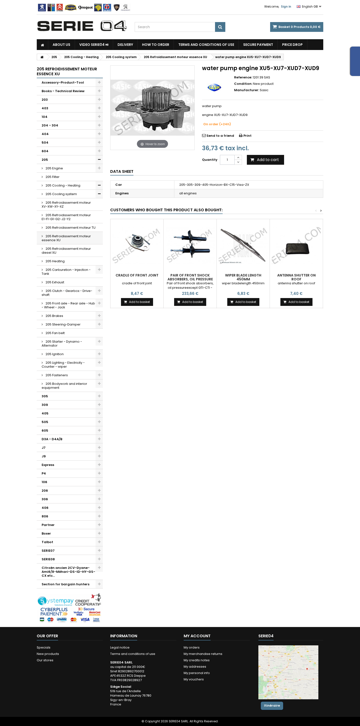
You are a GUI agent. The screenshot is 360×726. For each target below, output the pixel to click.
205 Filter (52, 177)
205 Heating (55, 261)
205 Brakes (54, 315)
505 (45, 422)
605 (45, 430)
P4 (44, 473)
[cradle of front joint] (136, 245)
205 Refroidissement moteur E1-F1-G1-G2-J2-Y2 (66, 217)
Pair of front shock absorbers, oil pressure (190, 277)
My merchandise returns (203, 653)
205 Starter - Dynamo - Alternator (62, 343)
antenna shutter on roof (296, 277)
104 (45, 116)
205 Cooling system (61, 194)
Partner (48, 525)
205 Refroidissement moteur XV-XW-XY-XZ (66, 204)
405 (45, 413)
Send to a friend (220, 135)
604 (45, 151)
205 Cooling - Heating (62, 185)
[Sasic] (214, 87)
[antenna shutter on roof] (296, 245)
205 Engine (54, 168)
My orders (192, 647)
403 (45, 108)
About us (61, 44)
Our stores (45, 660)
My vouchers (194, 679)
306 (45, 499)
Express (48, 465)
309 (45, 404)
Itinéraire (272, 705)
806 (45, 516)
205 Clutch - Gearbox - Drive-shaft (67, 292)
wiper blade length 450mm (243, 277)
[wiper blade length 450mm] (243, 245)
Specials (43, 647)
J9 (44, 456)
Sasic (264, 90)
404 (45, 134)
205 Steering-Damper (63, 324)
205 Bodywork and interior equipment (64, 385)
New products (48, 653)
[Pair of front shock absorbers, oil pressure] (190, 245)
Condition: (243, 84)
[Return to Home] (42, 57)
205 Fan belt (55, 333)
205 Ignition (54, 354)
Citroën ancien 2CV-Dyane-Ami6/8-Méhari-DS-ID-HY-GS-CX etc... (68, 571)
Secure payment (258, 44)
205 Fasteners (56, 375)
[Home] (42, 44)
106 (44, 482)
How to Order (155, 44)
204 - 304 (50, 125)
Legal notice (120, 647)
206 (45, 490)
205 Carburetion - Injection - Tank (66, 271)
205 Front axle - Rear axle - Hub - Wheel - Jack (68, 305)
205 (45, 159)
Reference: (243, 77)
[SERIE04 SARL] (82, 26)
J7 (44, 447)
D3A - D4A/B (52, 439)
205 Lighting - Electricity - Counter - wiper (63, 364)
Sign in (286, 6)
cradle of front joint (137, 275)
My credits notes (197, 660)
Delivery (125, 44)
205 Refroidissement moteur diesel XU (66, 250)
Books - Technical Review (63, 91)
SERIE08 (48, 559)
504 (45, 142)
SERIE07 (48, 550)
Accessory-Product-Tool (63, 82)
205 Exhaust (54, 282)
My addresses (195, 666)
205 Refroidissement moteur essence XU (66, 238)
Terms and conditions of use (206, 44)
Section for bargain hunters (65, 584)
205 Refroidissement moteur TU (70, 227)
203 (45, 99)
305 (45, 396)
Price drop (292, 44)
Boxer (46, 533)
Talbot (47, 542)
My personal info (197, 673)
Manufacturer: (246, 90)
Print (247, 135)
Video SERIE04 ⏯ (93, 44)
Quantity (209, 159)
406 (45, 507)
